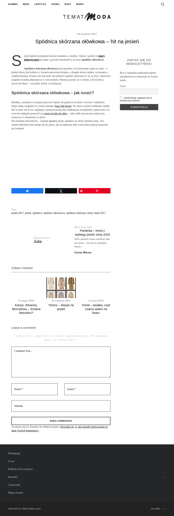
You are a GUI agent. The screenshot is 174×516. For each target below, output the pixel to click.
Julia (37, 241)
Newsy (80, 4)
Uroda (55, 4)
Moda (26, 4)
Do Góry (156, 509)
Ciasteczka (14, 484)
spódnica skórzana (76, 212)
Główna (13, 4)
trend (90, 212)
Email (123, 86)
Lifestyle (40, 4)
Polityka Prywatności (20, 469)
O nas (11, 461)
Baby (68, 4)
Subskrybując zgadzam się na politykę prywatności (136, 99)
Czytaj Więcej (82, 252)
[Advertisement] (60, 159)
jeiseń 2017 (17, 212)
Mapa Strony (15, 492)
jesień (28, 212)
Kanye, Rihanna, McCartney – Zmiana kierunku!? (26, 309)
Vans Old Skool (62, 106)
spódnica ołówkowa (54, 212)
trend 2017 (100, 212)
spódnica (37, 212)
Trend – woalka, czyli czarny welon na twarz (96, 309)
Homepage (14, 453)
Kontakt (13, 476)
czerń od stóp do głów (55, 113)
